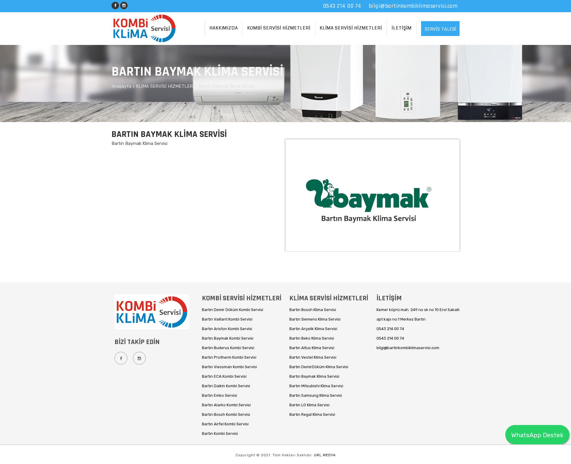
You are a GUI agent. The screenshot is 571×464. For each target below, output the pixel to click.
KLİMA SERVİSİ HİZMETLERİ (351, 28)
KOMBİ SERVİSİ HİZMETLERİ (278, 28)
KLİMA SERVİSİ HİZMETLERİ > (167, 86)
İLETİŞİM (402, 28)
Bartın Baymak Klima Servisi (227, 86)
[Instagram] (124, 4)
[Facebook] (115, 4)
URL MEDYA (325, 455)
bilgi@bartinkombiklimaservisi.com (413, 6)
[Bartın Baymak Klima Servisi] (372, 245)
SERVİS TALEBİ (440, 29)
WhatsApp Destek (537, 435)
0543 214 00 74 (342, 6)
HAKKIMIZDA (223, 28)
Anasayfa (122, 86)
